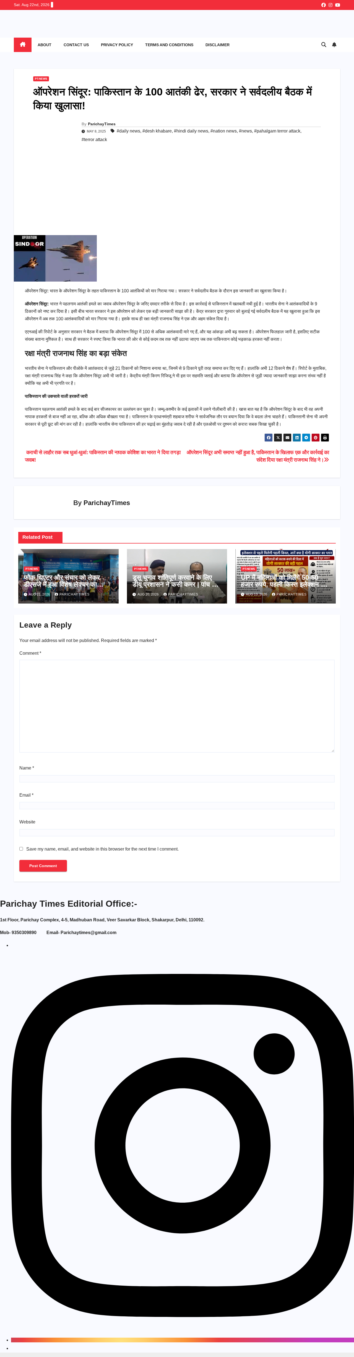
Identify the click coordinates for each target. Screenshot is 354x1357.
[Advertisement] (177, 193)
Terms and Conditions (169, 45)
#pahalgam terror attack (277, 131)
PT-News (41, 78)
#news (245, 131)
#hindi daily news (191, 131)
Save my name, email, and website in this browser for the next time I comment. (102, 849)
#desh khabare (157, 131)
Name (26, 768)
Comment (30, 653)
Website (27, 822)
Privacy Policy (117, 45)
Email (26, 795)
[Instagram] (182, 1340)
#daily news (128, 131)
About (44, 45)
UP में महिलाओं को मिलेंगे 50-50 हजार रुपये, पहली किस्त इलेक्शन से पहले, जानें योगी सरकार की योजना (283, 584)
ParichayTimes (102, 124)
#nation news (223, 131)
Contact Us (76, 45)
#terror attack (94, 139)
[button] (323, 45)
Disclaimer (217, 45)
